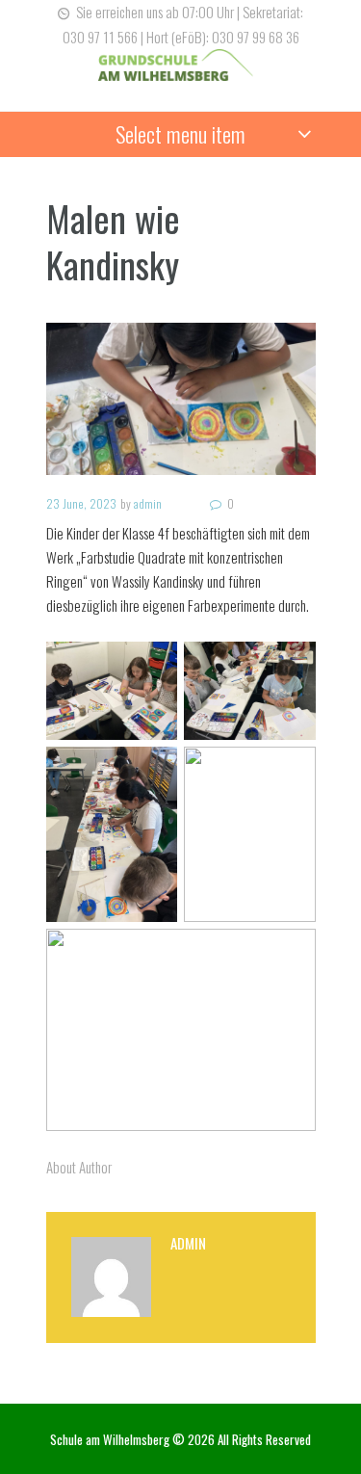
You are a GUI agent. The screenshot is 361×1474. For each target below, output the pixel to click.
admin (148, 503)
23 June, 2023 (81, 503)
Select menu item (180, 134)
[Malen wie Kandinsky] (181, 399)
